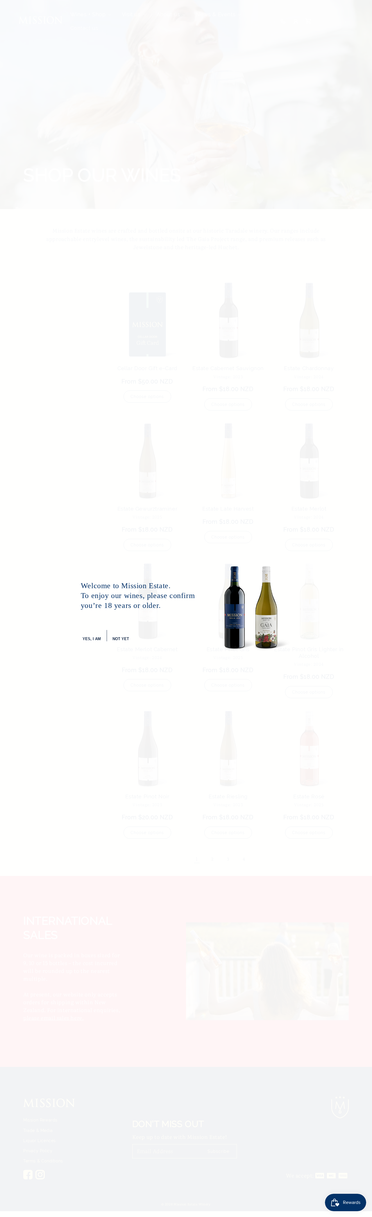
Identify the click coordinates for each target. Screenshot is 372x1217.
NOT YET (120, 639)
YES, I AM (92, 639)
